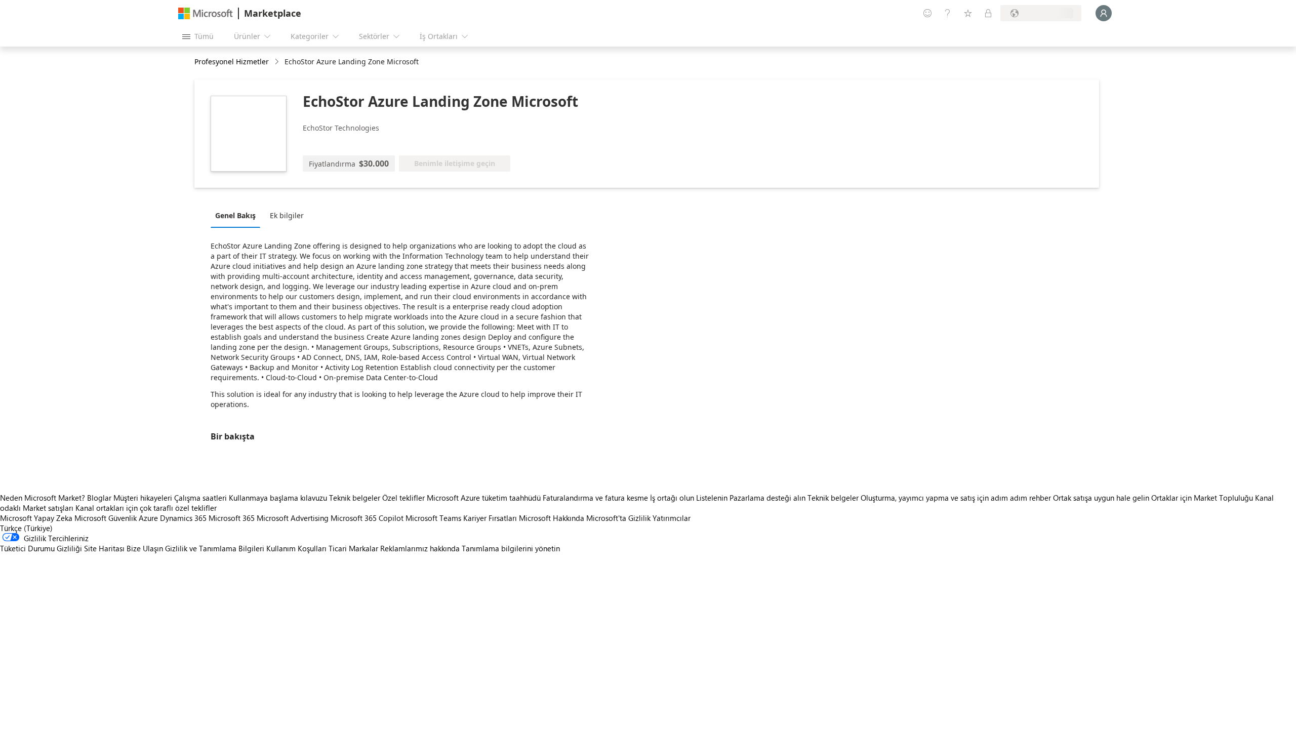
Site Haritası (104, 548)
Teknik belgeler (354, 498)
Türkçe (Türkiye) (26, 528)
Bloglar (99, 498)
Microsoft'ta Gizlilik (618, 518)
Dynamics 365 (183, 518)
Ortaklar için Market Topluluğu (1202, 498)
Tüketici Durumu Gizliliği (41, 548)
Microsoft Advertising (293, 518)
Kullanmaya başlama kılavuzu (278, 498)
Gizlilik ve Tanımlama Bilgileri (214, 548)
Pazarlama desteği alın (767, 498)
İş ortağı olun (672, 498)
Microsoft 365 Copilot (367, 518)
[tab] (238, 215)
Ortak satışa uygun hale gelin (1101, 498)
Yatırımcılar (672, 518)
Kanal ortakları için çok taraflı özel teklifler (146, 508)
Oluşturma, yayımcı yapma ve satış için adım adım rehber (956, 498)
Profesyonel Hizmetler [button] (231, 61)
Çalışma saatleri (200, 498)
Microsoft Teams (433, 518)
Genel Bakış (235, 215)
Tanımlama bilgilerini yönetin (511, 548)
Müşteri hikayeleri (142, 498)
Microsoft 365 (232, 518)
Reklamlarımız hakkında (420, 548)
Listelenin (711, 498)
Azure (148, 518)
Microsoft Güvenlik (105, 518)
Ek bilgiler (287, 215)
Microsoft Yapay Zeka (36, 518)
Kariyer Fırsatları (490, 518)
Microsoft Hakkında (551, 518)
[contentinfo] (277, 62)
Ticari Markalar (353, 548)
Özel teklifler (403, 498)
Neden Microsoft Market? (42, 498)
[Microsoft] (205, 13)
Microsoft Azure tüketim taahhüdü (485, 498)
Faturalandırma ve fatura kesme (595, 498)
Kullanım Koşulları (296, 548)
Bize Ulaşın (145, 548)
